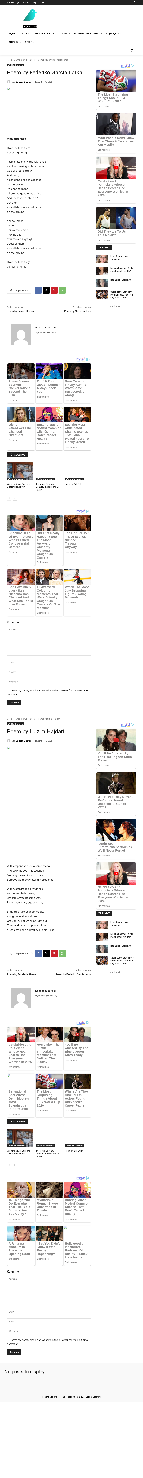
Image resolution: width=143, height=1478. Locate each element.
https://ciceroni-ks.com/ (46, 332)
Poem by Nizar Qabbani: (77, 311)
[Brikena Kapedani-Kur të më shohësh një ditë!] (102, 271)
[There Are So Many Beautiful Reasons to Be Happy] (49, 471)
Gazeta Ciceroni (24, 81)
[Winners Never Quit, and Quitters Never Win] (20, 471)
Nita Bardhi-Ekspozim (120, 280)
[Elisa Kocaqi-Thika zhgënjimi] (102, 259)
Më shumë (115, 306)
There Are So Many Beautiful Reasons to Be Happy (47, 487)
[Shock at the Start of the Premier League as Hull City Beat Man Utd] (102, 294)
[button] (132, 50)
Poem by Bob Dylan (74, 484)
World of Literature (25, 59)
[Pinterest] (54, 290)
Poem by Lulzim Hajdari (21, 311)
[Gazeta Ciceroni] (9, 82)
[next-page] (15, 498)
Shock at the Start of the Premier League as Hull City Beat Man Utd (122, 295)
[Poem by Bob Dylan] (78, 471)
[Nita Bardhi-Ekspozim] (102, 283)
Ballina (10, 59)
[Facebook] (134, 3)
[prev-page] (9, 498)
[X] (46, 290)
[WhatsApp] (62, 290)
